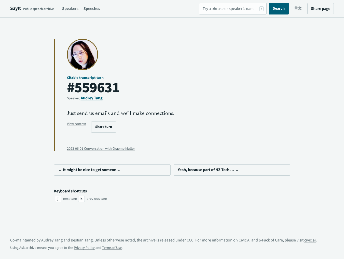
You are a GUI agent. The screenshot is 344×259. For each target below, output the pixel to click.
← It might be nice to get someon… (89, 170)
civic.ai (310, 240)
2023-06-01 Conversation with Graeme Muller (101, 148)
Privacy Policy (84, 247)
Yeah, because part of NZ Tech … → (208, 170)
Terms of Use (112, 247)
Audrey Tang (92, 98)
